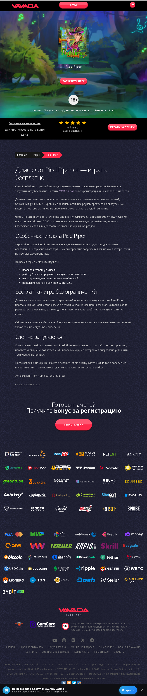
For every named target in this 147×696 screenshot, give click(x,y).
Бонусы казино (57, 647)
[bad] (61, 123)
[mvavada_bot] (91, 640)
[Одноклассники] (69, 683)
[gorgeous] (84, 123)
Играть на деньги (122, 127)
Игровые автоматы (31, 647)
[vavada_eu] (82, 640)
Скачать (119, 651)
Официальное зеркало (56, 651)
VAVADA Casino (68, 191)
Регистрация (73, 424)
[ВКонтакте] (63, 683)
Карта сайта (81, 651)
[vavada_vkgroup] (73, 640)
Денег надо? (106, 647)
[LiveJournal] (84, 683)
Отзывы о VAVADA (129, 647)
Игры (36, 154)
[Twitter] (74, 683)
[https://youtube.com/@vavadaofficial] (54, 640)
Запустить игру (73, 81)
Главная (22, 154)
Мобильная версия (82, 647)
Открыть (128, 690)
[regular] (73, 123)
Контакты (31, 651)
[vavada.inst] (64, 640)
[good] (78, 123)
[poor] (67, 123)
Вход (73, 4)
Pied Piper (52, 154)
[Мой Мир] (79, 683)
